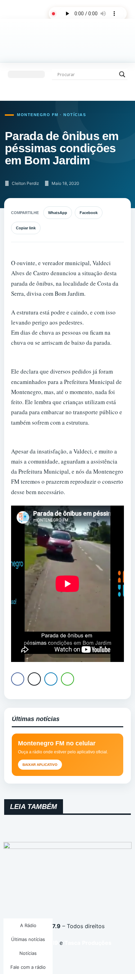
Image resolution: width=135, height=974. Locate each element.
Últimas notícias (28, 939)
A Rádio (28, 925)
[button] (26, 74)
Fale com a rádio (28, 967)
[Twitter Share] (34, 679)
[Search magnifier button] (122, 74)
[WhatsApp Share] (67, 679)
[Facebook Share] (17, 679)
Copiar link (26, 228)
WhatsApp (57, 213)
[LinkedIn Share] (50, 679)
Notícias (28, 953)
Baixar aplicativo (39, 765)
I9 (55, 942)
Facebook (89, 213)
